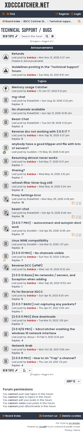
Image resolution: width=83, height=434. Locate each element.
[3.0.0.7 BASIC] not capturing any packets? (44, 304)
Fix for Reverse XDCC (27, 292)
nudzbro (32, 152)
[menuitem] (10, 14)
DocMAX (32, 230)
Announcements (33, 61)
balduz (31, 57)
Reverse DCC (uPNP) (27, 265)
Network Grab (22, 346)
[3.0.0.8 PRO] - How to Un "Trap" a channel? (44, 358)
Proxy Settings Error (26, 195)
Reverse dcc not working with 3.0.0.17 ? (41, 132)
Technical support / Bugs (26, 30)
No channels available (28, 109)
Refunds (18, 54)
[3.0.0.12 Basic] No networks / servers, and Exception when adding (43, 277)
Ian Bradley (74, 423)
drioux (30, 337)
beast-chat (20, 209)
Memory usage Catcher (29, 87)
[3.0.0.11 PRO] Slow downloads (34, 317)
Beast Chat (20, 119)
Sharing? (18, 170)
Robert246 (33, 100)
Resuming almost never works (35, 158)
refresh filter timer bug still (32, 183)
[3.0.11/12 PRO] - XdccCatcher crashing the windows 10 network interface (43, 331)
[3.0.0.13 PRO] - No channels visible (38, 253)
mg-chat (18, 97)
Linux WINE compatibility (30, 240)
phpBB (42, 426)
